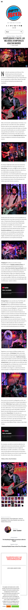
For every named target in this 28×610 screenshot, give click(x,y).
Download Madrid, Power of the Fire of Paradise (14, 545)
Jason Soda (19, 520)
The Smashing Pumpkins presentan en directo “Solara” (14, 539)
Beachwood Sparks (5, 518)
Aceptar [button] (8, 606)
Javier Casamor (15, 45)
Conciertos (9, 36)
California (20, 518)
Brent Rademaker (14, 518)
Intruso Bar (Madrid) (12, 520)
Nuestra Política (15, 606)
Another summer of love (16, 264)
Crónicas (13, 36)
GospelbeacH (4, 520)
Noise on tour (8, 521)
